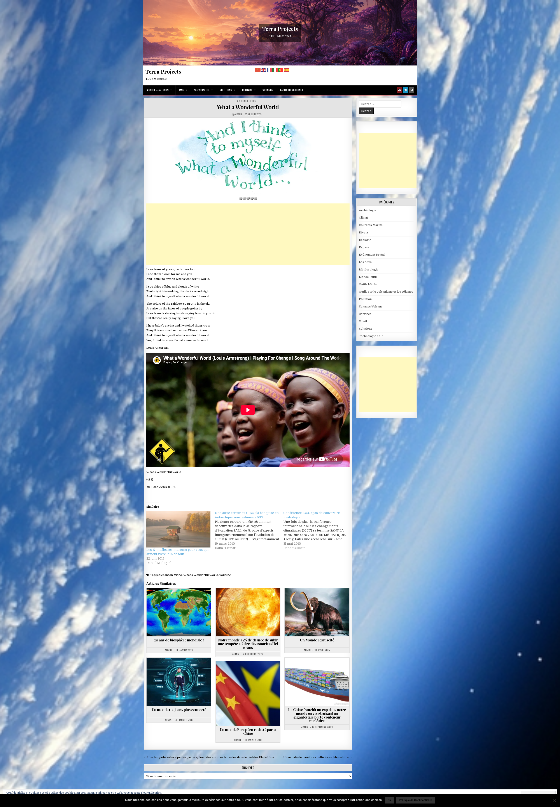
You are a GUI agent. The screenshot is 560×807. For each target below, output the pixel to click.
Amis (181, 90)
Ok (389, 800)
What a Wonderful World (248, 107)
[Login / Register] (405, 90)
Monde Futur (248, 101)
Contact (247, 90)
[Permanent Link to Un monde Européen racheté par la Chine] (248, 693)
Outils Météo (368, 284)
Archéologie (307, 598)
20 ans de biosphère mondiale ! (179, 639)
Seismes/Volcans (370, 306)
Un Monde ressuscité (317, 639)
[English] (264, 69)
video (178, 575)
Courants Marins (371, 225)
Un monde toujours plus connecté (179, 709)
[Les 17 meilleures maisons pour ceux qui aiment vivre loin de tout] (178, 529)
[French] (269, 69)
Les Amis (365, 262)
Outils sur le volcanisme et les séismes (386, 291)
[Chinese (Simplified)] (258, 69)
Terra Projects (280, 28)
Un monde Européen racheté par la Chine (248, 731)
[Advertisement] (248, 234)
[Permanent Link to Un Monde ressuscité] (317, 612)
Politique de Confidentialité (415, 800)
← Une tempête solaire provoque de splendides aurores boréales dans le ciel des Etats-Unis (209, 757)
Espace (364, 247)
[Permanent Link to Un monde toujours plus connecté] (179, 682)
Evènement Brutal (372, 254)
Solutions (226, 90)
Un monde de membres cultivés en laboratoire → (317, 757)
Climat (363, 217)
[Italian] (275, 69)
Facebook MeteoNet (291, 90)
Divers (364, 232)
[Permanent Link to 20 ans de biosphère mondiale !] (179, 612)
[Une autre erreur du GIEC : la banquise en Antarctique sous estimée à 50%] (249, 530)
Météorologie (368, 269)
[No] (554, 800)
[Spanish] (286, 69)
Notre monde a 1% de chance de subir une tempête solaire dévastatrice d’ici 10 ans (248, 643)
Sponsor (267, 90)
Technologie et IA (330, 668)
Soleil (261, 598)
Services (365, 314)
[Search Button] (411, 90)
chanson (167, 575)
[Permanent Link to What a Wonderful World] (248, 157)
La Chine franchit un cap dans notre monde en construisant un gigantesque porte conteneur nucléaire (317, 715)
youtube (225, 575)
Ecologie (365, 240)
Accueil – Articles (158, 90)
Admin (238, 114)
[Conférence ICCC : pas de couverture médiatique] (317, 530)
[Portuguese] (281, 69)
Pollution (365, 299)
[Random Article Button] (399, 90)
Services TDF (202, 90)
